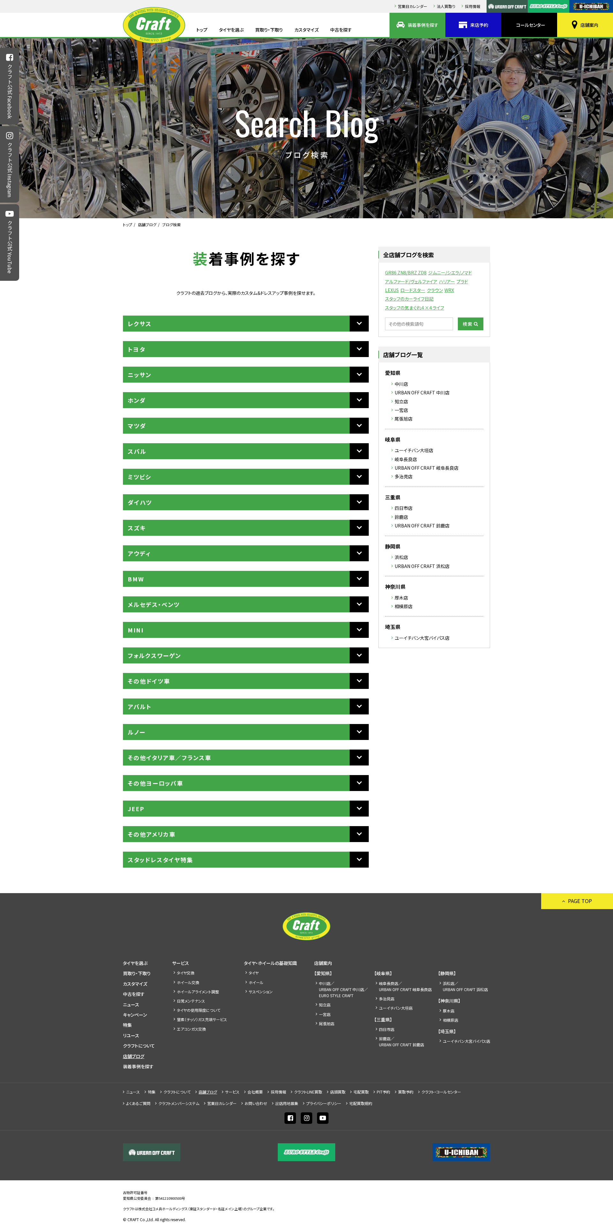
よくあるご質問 (138, 1103)
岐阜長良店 (406, 459)
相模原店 (403, 606)
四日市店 (403, 508)
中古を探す (341, 29)
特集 (127, 1025)
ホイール (256, 982)
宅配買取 (361, 1091)
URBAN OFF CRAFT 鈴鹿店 (422, 525)
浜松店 (401, 557)
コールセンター (530, 25)
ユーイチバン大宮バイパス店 (422, 638)
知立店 (401, 401)
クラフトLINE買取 (308, 1091)
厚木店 (401, 597)
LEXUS (392, 290)
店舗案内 (589, 25)
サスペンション (261, 991)
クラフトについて (139, 1045)
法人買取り (446, 6)
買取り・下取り (269, 29)
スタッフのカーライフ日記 (409, 298)
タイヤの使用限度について (198, 1010)
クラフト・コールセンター (441, 1091)
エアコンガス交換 (191, 1029)
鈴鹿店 (401, 517)
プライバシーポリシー (323, 1103)
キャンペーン (135, 1015)
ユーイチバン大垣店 (414, 450)
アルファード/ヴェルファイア (411, 281)
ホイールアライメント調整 (198, 991)
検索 (468, 324)
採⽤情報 (472, 6)
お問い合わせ (256, 1103)
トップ (202, 29)
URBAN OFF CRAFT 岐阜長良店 (426, 468)
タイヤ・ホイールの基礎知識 (270, 963)
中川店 (401, 384)
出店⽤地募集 (286, 1103)
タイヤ (254, 972)
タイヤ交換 (185, 972)
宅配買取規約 (360, 1103)
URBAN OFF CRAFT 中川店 (422, 392)
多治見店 (403, 476)
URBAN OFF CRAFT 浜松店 (422, 566)
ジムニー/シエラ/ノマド (450, 272)
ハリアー (447, 281)
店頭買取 (337, 1091)
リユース (131, 1035)
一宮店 (401, 410)
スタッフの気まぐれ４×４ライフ (414, 307)
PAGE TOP (580, 901)
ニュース (131, 1004)
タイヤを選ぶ (231, 29)
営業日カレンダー (412, 6)
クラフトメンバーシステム (178, 1103)
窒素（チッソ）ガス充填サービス (202, 1019)
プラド (462, 281)
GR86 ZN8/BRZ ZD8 (406, 272)
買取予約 (405, 1091)
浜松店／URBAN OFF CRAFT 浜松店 (465, 986)
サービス (180, 963)
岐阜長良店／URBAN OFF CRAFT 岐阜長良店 (405, 986)
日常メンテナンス (191, 1001)
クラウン (435, 290)
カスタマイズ (306, 29)
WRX (449, 290)
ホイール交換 (188, 982)
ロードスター (412, 290)
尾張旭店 (403, 418)
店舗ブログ (147, 224)
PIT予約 (383, 1091)
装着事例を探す (423, 25)
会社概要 (255, 1091)
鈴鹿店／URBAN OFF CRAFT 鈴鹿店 (401, 1041)
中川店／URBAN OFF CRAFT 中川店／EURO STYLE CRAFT (343, 989)
